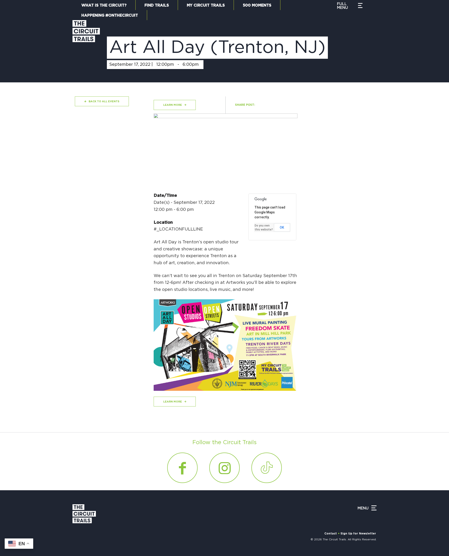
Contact (330, 533)
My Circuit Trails (206, 5)
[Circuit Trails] (86, 46)
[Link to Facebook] (182, 468)
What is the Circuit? (104, 5)
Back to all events (104, 101)
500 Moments (257, 5)
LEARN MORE (172, 105)
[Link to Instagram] (224, 468)
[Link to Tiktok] (266, 468)
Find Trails (157, 5)
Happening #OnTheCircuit (109, 15)
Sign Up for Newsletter (358, 533)
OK (282, 227)
